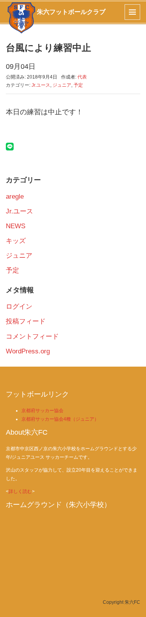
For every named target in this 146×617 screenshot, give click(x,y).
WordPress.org (28, 351)
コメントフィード (32, 336)
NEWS (15, 226)
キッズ (16, 241)
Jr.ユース (41, 85)
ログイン (19, 306)
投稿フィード (26, 321)
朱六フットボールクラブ (71, 12)
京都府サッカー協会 (42, 410)
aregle (15, 196)
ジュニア (62, 85)
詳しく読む (20, 491)
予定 (78, 85)
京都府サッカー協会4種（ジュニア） (60, 419)
